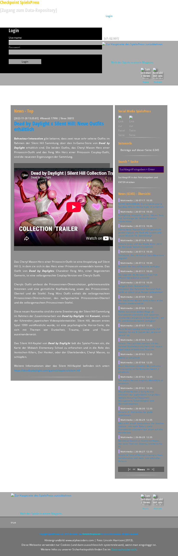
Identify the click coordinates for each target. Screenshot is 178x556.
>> (148, 469)
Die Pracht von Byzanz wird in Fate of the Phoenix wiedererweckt (140, 302)
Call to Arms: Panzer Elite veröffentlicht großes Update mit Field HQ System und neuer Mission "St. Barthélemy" (139, 232)
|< (129, 469)
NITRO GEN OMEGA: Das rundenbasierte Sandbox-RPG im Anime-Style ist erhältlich (140, 205)
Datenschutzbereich (124, 549)
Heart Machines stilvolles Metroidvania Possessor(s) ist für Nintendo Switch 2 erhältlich (139, 368)
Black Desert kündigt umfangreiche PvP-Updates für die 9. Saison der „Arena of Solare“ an (139, 332)
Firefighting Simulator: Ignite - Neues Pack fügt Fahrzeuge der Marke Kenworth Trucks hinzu (141, 218)
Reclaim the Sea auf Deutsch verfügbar (139, 266)
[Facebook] (121, 126)
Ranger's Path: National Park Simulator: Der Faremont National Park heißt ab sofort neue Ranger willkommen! (140, 289)
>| (153, 469)
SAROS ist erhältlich (129, 357)
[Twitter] (134, 126)
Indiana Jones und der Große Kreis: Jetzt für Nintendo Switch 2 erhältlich (140, 245)
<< (134, 469)
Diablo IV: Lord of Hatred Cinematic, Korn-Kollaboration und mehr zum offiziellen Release (140, 458)
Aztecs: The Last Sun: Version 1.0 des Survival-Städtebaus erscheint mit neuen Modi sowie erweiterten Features (140, 346)
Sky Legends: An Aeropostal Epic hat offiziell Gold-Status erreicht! (137, 276)
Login (109, 16)
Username (15, 38)
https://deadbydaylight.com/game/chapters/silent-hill (47, 370)
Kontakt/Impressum (91, 533)
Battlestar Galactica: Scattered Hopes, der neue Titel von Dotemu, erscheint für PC (140, 443)
